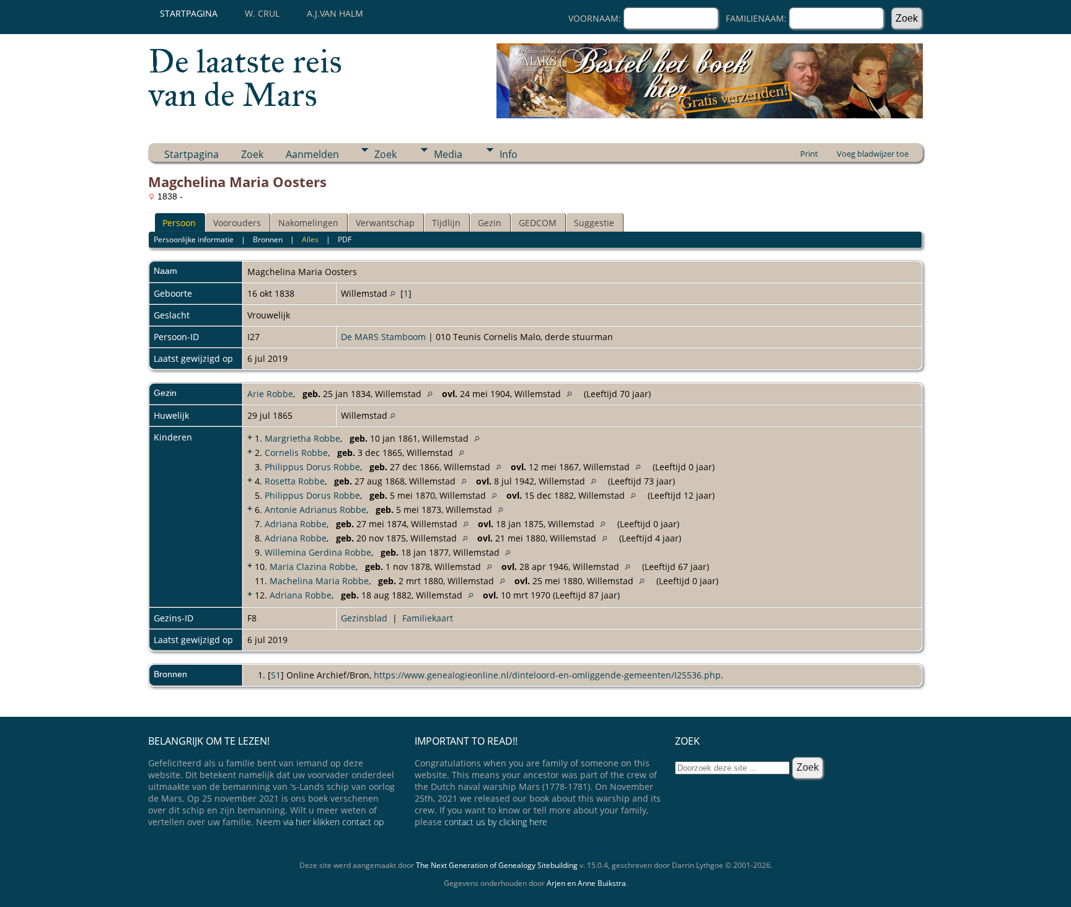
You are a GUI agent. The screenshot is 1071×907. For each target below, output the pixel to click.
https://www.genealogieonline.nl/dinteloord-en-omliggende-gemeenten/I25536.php (547, 675)
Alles (310, 239)
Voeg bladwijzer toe (873, 153)
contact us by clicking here (495, 822)
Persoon (179, 223)
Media (448, 154)
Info (509, 154)
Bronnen (268, 239)
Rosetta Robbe (295, 481)
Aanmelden (312, 154)
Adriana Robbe (296, 524)
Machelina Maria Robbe (319, 581)
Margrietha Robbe (302, 438)
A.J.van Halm (335, 13)
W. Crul (262, 13)
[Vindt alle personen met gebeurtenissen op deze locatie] (392, 293)
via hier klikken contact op (333, 822)
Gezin (489, 223)
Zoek (252, 154)
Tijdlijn (446, 223)
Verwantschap (385, 223)
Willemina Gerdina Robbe (318, 552)
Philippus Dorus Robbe (312, 467)
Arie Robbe (270, 394)
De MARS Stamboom (383, 337)
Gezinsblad (364, 618)
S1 (276, 675)
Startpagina (189, 13)
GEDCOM (538, 223)
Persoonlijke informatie (194, 239)
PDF (344, 239)
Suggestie (594, 223)
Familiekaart (427, 618)
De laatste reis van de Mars (245, 78)
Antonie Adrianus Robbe (315, 509)
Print (809, 153)
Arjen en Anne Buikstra (586, 883)
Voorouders (237, 223)
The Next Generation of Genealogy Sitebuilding (497, 865)
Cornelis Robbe (296, 452)
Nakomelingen (308, 223)
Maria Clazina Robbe (313, 566)
